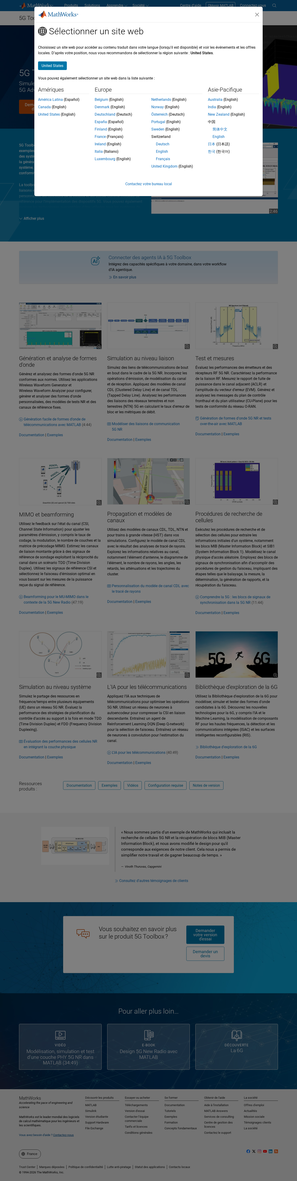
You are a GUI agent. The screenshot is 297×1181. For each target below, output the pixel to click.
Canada (44, 107)
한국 (211, 151)
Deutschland (105, 114)
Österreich (159, 114)
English (162, 151)
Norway (157, 107)
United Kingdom (164, 166)
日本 (211, 144)
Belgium (101, 99)
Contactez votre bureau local (148, 184)
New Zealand (218, 114)
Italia (99, 151)
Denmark (102, 107)
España (101, 122)
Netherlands (161, 99)
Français (163, 159)
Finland (101, 129)
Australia (215, 99)
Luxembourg (105, 159)
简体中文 (220, 129)
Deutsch (162, 144)
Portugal (158, 122)
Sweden (157, 129)
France (100, 136)
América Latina (50, 99)
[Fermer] (257, 14)
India (212, 107)
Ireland (100, 144)
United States (49, 114)
